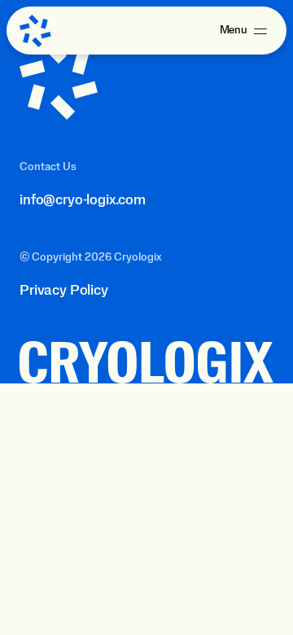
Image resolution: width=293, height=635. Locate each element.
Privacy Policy (64, 290)
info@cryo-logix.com (83, 200)
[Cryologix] (35, 31)
